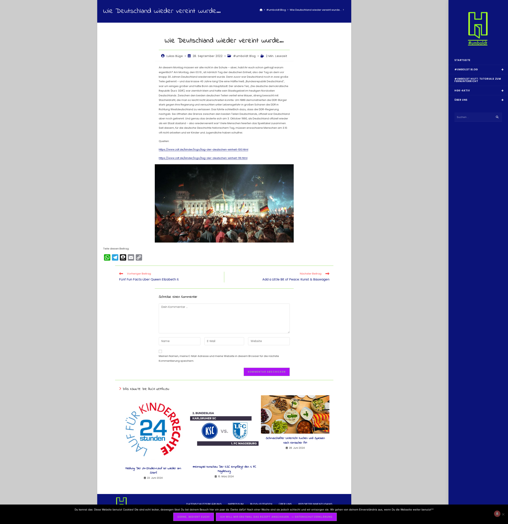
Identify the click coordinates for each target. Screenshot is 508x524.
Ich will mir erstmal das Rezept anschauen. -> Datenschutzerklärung (276, 516)
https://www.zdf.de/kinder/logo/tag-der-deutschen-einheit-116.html (203, 158)
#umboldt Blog (244, 56)
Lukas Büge (174, 56)
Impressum (235, 504)
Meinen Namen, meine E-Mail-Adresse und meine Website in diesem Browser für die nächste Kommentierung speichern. (219, 358)
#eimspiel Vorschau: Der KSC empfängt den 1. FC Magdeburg (224, 469)
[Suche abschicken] (497, 117)
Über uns (285, 504)
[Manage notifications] (497, 513)
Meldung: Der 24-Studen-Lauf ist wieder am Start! (153, 470)
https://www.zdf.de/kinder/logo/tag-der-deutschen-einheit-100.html (203, 149)
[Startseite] (261, 10)
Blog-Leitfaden (261, 504)
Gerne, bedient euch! (193, 516)
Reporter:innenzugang (315, 504)
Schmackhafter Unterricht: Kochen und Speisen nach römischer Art (295, 440)
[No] (503, 514)
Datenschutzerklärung (203, 504)
